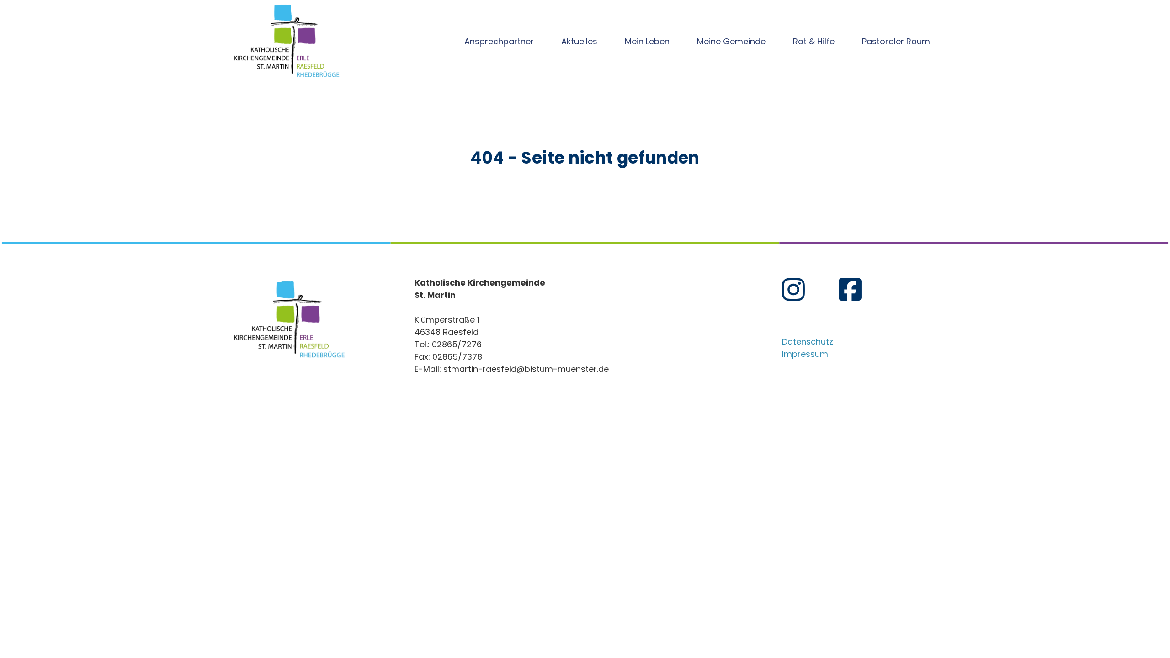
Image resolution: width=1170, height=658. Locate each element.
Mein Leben (647, 41)
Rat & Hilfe (814, 41)
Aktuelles (579, 41)
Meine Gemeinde (731, 41)
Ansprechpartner (499, 41)
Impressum (805, 354)
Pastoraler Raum (896, 41)
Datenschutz (807, 341)
